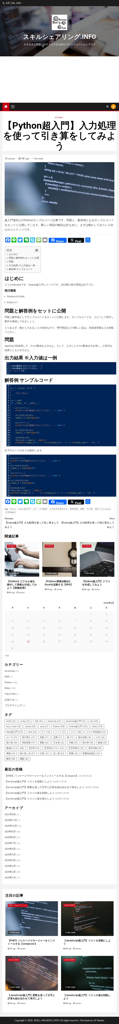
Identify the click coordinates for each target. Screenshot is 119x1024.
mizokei (12, 159)
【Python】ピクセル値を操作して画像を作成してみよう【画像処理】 (22, 584)
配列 (10, 759)
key (94, 721)
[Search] (107, 106)
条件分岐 (94, 748)
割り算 (11, 743)
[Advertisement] (59, 79)
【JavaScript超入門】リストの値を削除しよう (29, 793)
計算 (44, 753)
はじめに (13, 254)
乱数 (44, 737)
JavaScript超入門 (76, 721)
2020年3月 (10, 866)
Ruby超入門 (14, 732)
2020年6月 (10, 848)
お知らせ (10, 699)
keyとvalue (13, 726)
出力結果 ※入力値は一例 (22, 265)
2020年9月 (10, 831)
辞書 (73, 753)
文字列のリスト (54, 748)
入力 (35, 509)
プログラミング (13, 705)
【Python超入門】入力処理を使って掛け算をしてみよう (87, 522)
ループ (11, 737)
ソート (60, 732)
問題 (11, 261)
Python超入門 (24, 509)
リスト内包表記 (96, 732)
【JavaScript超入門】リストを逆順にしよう (28, 781)
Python (59, 118)
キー (46, 732)
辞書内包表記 (91, 753)
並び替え (28, 737)
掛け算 (87, 743)
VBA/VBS (10, 694)
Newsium (85, 1020)
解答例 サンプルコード (21, 269)
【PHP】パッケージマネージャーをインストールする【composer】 (41, 775)
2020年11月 (11, 820)
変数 (82, 509)
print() (30, 726)
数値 (102, 743)
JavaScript (10, 671)
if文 (39, 721)
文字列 (34, 748)
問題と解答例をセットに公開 (24, 258)
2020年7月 (10, 843)
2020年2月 (10, 872)
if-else (25, 721)
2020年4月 (10, 860)
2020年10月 (11, 825)
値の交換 (84, 737)
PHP (7, 676)
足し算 (58, 753)
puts (44, 726)
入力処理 (43, 509)
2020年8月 (10, 837)
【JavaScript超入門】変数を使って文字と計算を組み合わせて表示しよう (44, 787)
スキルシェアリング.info (59, 36)
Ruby (7, 688)
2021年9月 (10, 814)
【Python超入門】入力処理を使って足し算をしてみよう (32, 522)
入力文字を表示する (58, 509)
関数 (24, 759)
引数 (73, 743)
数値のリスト (15, 748)
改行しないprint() (102, 509)
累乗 (10, 753)
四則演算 (74, 509)
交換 (57, 737)
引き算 (90, 509)
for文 (10, 721)
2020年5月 (10, 854)
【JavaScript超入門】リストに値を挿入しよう (29, 798)
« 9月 (7, 656)
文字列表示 (11, 512)
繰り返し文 (27, 753)
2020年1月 (10, 877)
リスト (76, 732)
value (32, 732)
